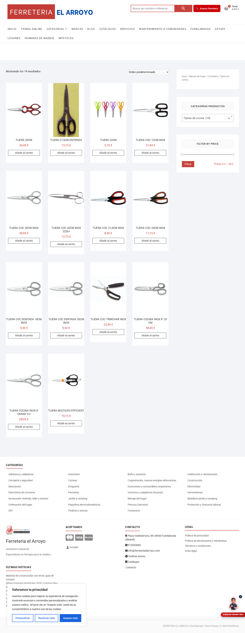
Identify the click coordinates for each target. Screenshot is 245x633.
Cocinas (72, 480)
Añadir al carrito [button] (24, 152)
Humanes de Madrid (39, 38)
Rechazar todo (46, 618)
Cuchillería (213, 76)
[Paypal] (89, 538)
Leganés (14, 38)
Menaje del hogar (197, 76)
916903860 (134, 545)
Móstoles (66, 38)
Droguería (73, 486)
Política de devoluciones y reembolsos (206, 540)
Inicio (12, 29)
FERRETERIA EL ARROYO (175, 626)
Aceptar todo (70, 618)
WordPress (233, 626)
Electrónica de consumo (21, 492)
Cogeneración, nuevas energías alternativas (152, 480)
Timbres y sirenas (78, 510)
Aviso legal (191, 550)
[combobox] (208, 118)
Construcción (194, 480)
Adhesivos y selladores (21, 474)
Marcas (77, 29)
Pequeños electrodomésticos (84, 504)
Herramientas (195, 492)
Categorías (55, 29)
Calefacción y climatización (202, 474)
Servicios (127, 29)
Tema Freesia (211, 626)
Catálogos (107, 29)
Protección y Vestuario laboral (204, 504)
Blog (91, 29)
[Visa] (79, 538)
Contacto (130, 567)
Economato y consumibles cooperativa (149, 486)
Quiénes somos (136, 556)
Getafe (220, 29)
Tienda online (31, 29)
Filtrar (188, 164)
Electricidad (193, 486)
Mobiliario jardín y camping (202, 498)
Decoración (14, 486)
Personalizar (22, 618)
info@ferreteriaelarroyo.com (144, 550)
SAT (10, 510)
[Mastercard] (70, 538)
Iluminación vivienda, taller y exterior (28, 498)
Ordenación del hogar (20, 504)
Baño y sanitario (137, 474)
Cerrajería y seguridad (20, 480)
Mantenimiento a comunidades (162, 29)
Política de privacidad (197, 535)
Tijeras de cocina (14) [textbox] (206, 118)
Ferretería (73, 492)
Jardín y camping (77, 498)
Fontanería (134, 510)
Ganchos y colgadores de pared (145, 492)
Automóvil (73, 474)
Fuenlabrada (200, 29)
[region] (46, 605)
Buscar (183, 8)
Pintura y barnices (138, 504)
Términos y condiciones (198, 545)
